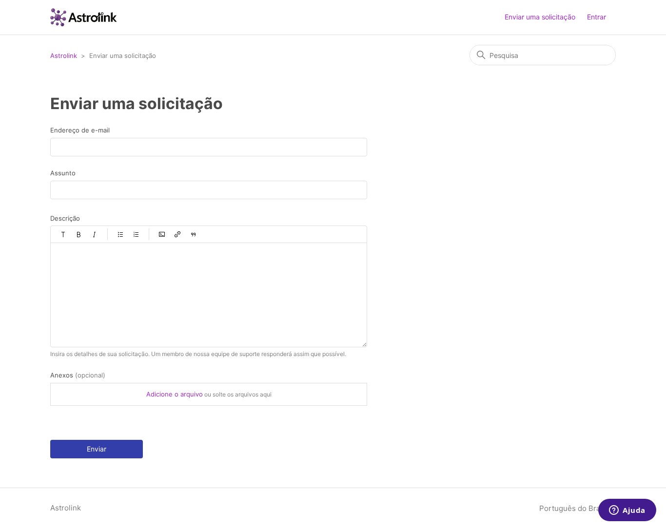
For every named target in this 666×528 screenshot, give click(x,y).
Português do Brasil (574, 508)
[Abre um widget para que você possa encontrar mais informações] (627, 511)
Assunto (63, 173)
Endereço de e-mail (80, 130)
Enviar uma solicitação (540, 17)
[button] (63, 234)
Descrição (65, 218)
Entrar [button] (596, 17)
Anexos (77, 375)
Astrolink (63, 55)
